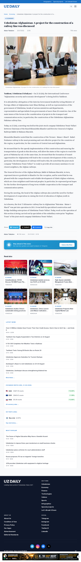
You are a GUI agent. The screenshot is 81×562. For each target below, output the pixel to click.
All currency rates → (12, 404)
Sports (44, 500)
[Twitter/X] (49, 546)
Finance (44, 491)
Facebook (38, 227)
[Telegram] (32, 546)
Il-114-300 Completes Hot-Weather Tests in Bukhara (24, 343)
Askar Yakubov (9, 30)
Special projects (58, 1)
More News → (10, 377)
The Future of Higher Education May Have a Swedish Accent (27, 436)
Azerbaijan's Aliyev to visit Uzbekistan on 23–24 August (25, 364)
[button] (71, 6)
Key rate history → (11, 423)
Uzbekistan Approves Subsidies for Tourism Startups (24, 357)
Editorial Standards (11, 535)
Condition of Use (10, 522)
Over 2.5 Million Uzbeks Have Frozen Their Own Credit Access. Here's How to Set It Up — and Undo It (40, 329)
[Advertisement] (40, 556)
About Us (7, 518)
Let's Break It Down (71, 1)
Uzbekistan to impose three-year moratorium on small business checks (30, 443)
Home (6, 14)
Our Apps (7, 528)
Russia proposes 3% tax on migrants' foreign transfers (25, 456)
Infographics (47, 1)
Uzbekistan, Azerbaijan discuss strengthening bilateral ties (26, 370)
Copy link (49, 227)
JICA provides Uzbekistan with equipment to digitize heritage (27, 463)
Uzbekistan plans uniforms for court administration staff (25, 450)
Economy (12, 14)
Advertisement (10, 531)
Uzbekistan (45, 484)
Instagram (45, 522)
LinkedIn (44, 531)
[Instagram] (38, 546)
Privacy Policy (9, 525)
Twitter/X (26, 227)
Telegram (15, 227)
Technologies (46, 494)
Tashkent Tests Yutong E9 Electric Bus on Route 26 (23, 350)
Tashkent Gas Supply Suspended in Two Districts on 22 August (28, 337)
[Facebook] (43, 546)
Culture (44, 497)
